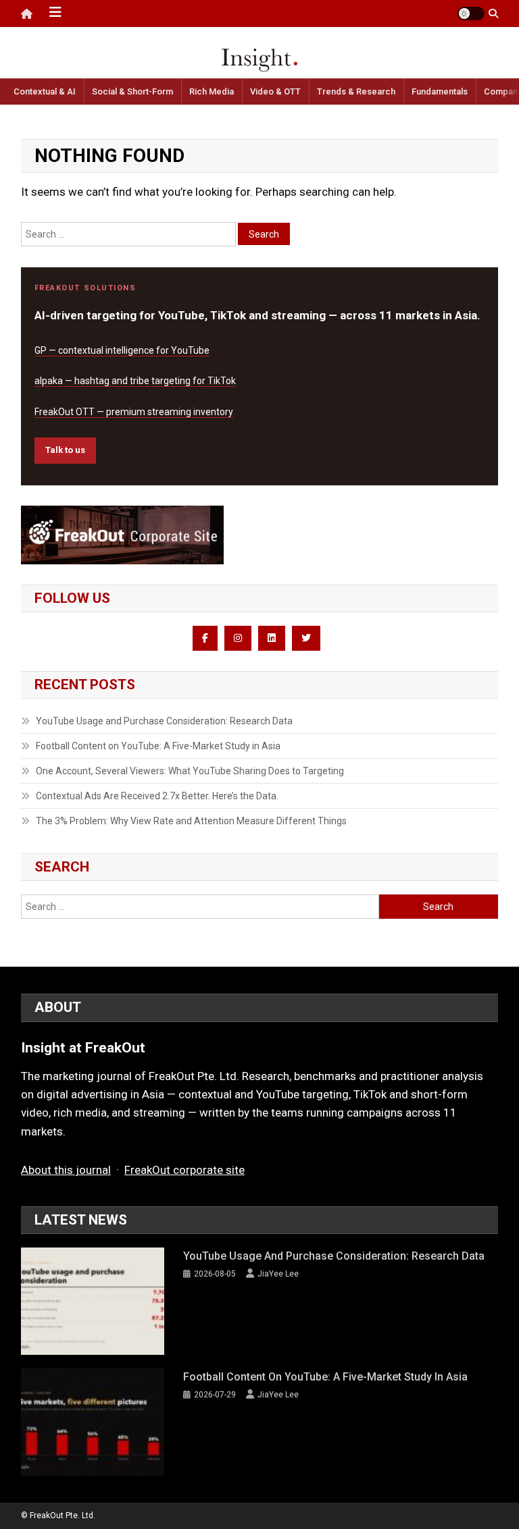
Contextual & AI (45, 91)
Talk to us (65, 450)
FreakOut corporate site (184, 1170)
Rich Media (211, 91)
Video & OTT (275, 91)
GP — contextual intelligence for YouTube (121, 350)
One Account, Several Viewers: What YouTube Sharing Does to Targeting (190, 771)
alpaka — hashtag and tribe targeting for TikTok (135, 380)
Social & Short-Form (132, 91)
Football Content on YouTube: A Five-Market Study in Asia (158, 746)
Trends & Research (356, 91)
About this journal (66, 1170)
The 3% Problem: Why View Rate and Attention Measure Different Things (191, 820)
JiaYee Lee (278, 1274)
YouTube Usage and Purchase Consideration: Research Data (164, 721)
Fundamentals (440, 91)
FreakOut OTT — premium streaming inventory (133, 411)
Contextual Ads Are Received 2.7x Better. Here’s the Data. (157, 795)
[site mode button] (471, 13)
